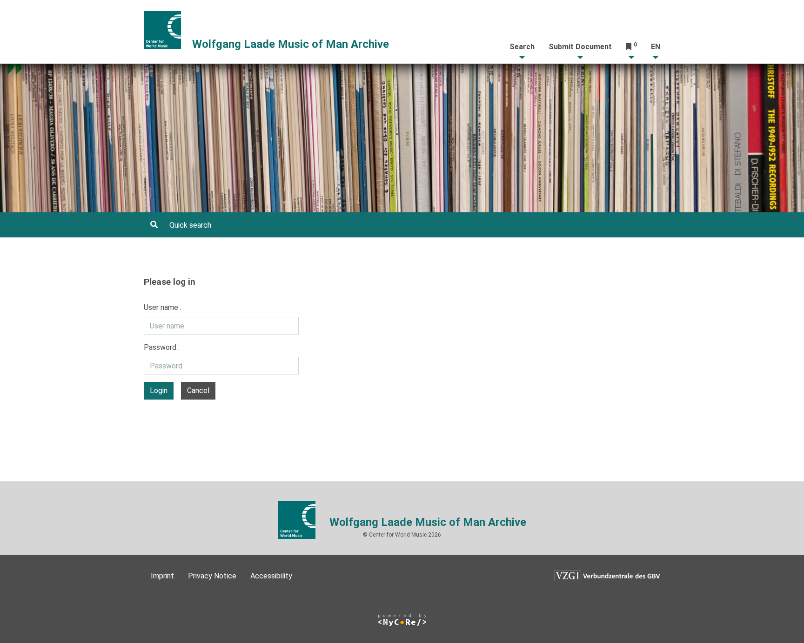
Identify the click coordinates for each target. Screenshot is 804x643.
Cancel (198, 390)
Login (159, 390)
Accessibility (271, 575)
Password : (162, 347)
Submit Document (580, 46)
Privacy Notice (212, 575)
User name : (162, 307)
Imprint (162, 575)
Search (522, 46)
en (655, 46)
